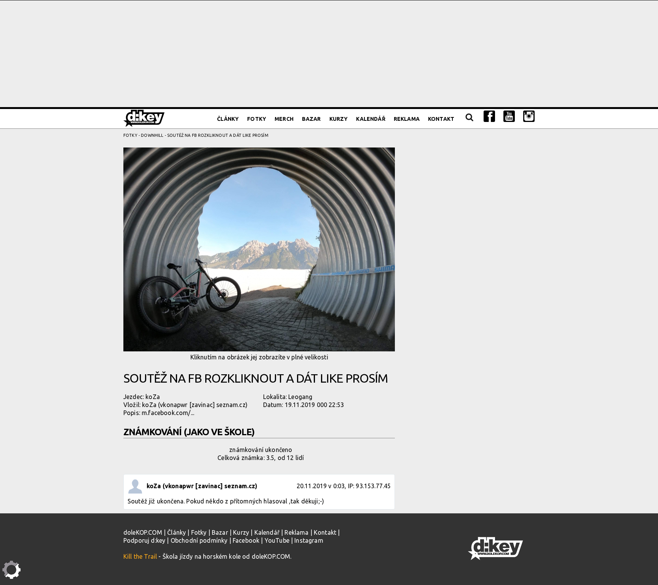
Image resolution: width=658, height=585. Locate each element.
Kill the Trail (140, 556)
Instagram (308, 540)
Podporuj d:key (144, 540)
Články (228, 119)
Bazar (311, 119)
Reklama (407, 119)
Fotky (256, 119)
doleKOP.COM (142, 532)
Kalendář (370, 119)
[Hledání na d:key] (469, 119)
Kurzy (338, 119)
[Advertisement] (329, 53)
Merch (284, 119)
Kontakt (441, 119)
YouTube (277, 540)
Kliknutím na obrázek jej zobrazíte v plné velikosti (259, 357)
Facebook (246, 540)
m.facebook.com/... (168, 412)
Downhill (152, 135)
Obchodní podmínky (199, 540)
